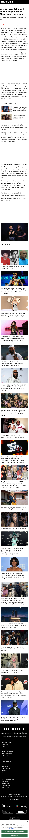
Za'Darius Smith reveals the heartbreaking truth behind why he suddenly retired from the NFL (12, 363)
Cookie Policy (12, 828)
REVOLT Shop (6, 788)
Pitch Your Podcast (7, 751)
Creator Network (7, 753)
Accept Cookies (14, 835)
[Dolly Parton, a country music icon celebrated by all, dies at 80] (14, 660)
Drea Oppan (6, 23)
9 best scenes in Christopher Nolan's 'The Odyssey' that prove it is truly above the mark (20, 109)
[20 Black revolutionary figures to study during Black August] (14, 257)
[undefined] (6, 109)
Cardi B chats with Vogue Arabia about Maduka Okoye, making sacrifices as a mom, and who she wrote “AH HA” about (13, 412)
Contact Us (5, 783)
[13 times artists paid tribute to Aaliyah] (14, 519)
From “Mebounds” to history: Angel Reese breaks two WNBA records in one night (12, 648)
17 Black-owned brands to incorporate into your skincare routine (19, 117)
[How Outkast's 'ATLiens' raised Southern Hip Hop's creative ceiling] (14, 425)
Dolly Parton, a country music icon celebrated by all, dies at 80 (12, 671)
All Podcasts (5, 747)
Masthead (5, 766)
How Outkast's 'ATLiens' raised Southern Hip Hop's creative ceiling (12, 436)
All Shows (5, 744)
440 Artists (5, 756)
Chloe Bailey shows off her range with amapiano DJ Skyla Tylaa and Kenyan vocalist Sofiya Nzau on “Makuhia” (13, 315)
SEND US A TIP (14, 799)
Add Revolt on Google (11, 24)
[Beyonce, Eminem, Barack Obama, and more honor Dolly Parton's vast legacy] (14, 497)
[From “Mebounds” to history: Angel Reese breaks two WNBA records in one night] (14, 637)
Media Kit (5, 770)
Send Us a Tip (6, 768)
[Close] (27, 821)
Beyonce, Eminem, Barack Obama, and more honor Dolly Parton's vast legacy (13, 508)
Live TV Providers (7, 749)
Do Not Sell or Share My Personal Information (14, 831)
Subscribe (5, 781)
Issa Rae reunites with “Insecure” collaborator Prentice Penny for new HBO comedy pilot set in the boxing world (12, 576)
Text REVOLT (6, 785)
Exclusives (3, 6)
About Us (5, 764)
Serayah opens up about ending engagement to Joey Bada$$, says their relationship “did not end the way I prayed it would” (13, 694)
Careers (4, 773)
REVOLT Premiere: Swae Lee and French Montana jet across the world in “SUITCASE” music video (13, 625)
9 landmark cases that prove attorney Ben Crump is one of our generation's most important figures (13, 718)
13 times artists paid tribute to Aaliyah (13, 528)
